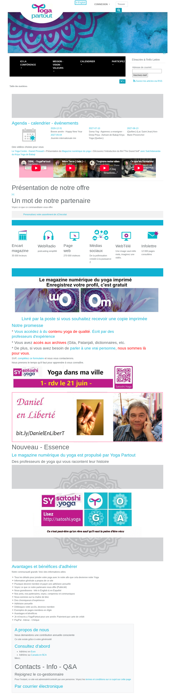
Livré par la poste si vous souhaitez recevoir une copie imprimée (84, 318)
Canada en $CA (39, 655)
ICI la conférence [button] (28, 63)
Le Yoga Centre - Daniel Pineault (28, 151)
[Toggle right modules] (164, 53)
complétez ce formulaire (31, 358)
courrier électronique (43, 686)
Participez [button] (118, 61)
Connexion (101, 4)
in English (80, 3)
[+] (13, 194)
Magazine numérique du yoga (76, 151)
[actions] (122, 81)
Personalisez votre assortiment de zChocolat (45, 214)
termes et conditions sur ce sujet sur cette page (108, 679)
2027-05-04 (56, 135)
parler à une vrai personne (93, 348)
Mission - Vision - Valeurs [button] (58, 64)
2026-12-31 (56, 128)
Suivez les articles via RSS (149, 81)
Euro (33, 651)
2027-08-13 (132, 128)
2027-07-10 (94, 128)
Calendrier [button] (87, 61)
